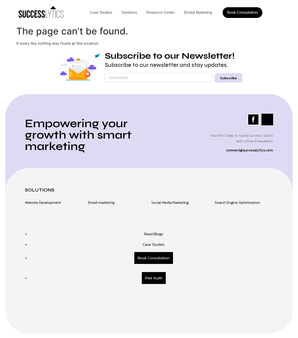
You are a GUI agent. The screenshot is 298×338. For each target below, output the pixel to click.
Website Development (43, 202)
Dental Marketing (198, 12)
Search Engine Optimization (237, 202)
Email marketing (101, 202)
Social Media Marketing (170, 202)
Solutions (129, 12)
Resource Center (160, 12)
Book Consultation (242, 12)
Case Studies (101, 12)
